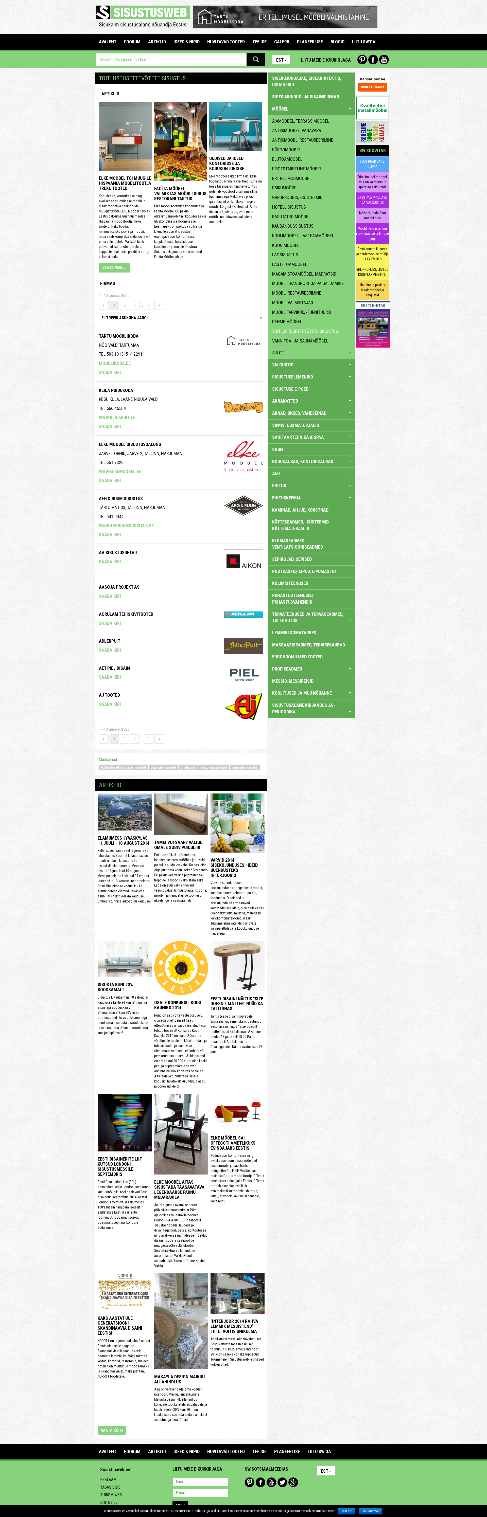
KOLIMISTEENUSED (290, 583)
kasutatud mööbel (291, 216)
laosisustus (285, 254)
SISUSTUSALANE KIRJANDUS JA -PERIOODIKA (304, 708)
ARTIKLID (157, 41)
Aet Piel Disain (114, 668)
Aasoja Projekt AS (119, 587)
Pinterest (362, 59)
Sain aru (346, 1511)
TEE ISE (259, 41)
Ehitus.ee (108, 1502)
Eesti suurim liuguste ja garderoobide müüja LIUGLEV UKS (372, 254)
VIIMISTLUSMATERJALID (295, 425)
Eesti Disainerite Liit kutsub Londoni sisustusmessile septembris (120, 1166)
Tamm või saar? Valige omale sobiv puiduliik (178, 845)
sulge (278, 352)
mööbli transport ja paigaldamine (308, 283)
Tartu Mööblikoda (118, 336)
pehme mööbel (287, 321)
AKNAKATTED (285, 401)
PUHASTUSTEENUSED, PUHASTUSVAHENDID (293, 599)
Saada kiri (110, 372)
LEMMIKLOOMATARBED (294, 632)
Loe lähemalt (370, 1511)
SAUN (277, 449)
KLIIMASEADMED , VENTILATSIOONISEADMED (297, 544)
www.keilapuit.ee (117, 417)
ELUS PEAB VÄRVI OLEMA (372, 164)
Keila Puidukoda (116, 390)
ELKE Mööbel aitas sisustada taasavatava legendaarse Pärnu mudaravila (179, 1189)
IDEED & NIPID (186, 41)
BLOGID (337, 41)
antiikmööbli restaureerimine (302, 140)
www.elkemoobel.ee (120, 471)
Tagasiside (110, 1487)
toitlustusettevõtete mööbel (123, 767)
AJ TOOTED (109, 695)
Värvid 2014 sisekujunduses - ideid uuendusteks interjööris (234, 867)
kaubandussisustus (293, 226)
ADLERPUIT (109, 641)
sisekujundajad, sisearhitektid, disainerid (306, 81)
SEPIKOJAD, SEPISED (292, 559)
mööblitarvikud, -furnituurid (301, 312)
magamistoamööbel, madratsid (304, 274)
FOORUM (132, 41)
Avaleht (107, 41)
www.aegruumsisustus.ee (126, 525)
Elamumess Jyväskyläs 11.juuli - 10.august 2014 (123, 840)
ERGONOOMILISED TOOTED (297, 656)
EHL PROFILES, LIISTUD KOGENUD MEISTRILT (372, 272)
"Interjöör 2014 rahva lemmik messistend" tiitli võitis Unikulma (234, 1326)
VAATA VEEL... (114, 267)
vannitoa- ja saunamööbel (300, 341)
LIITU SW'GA (363, 41)
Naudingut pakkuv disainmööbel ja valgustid (372, 290)
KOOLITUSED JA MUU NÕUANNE (302, 693)
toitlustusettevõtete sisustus (305, 331)
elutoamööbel (287, 159)
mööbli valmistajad (292, 302)
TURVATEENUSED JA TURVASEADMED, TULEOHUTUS (307, 617)
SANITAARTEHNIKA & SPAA (298, 437)
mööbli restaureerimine (296, 293)
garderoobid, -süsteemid (297, 197)
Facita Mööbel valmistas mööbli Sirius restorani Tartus (180, 193)
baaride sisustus (245, 767)
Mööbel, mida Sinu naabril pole (372, 215)
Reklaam (108, 1479)
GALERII (281, 41)
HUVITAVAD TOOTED (226, 41)
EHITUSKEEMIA (286, 497)
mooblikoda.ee (115, 363)
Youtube (384, 59)
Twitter (282, 1482)
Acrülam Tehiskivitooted (126, 614)
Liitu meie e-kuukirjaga (326, 60)
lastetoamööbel (289, 264)
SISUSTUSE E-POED (290, 389)
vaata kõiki (112, 1430)
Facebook (373, 59)
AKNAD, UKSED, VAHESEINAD (299, 413)
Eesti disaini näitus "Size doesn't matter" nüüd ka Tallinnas (237, 1004)
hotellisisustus (289, 207)
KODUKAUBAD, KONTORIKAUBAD (302, 461)
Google (293, 1482)
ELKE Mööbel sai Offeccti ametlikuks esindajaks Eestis (233, 1143)
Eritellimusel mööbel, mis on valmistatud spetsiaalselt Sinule (372, 182)
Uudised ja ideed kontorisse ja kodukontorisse (226, 163)
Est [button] (280, 60)
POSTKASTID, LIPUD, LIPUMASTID (304, 571)
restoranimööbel (213, 767)
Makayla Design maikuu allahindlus (179, 1379)
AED (276, 473)
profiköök (188, 767)
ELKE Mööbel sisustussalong (130, 444)
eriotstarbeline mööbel (297, 168)
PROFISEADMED (287, 669)
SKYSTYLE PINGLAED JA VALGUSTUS (372, 200)
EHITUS (279, 485)
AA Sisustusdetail (118, 552)
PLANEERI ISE (310, 41)
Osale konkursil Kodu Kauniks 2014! (177, 1005)
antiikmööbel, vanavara (296, 130)
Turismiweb (111, 1494)
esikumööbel (285, 187)
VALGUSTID (282, 364)
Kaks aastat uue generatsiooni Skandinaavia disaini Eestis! (120, 1325)
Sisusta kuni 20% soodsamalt (115, 987)
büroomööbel (286, 149)
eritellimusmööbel (291, 178)
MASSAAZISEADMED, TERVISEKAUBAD (308, 644)
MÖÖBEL (280, 109)
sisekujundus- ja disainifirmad (305, 96)
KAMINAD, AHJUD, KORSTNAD (300, 510)
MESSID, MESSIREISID (293, 681)
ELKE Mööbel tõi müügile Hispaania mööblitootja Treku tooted (125, 183)
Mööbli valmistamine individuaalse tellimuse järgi (372, 233)
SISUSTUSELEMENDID (292, 377)
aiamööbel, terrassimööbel (300, 121)
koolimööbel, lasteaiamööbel (303, 235)
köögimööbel (285, 245)
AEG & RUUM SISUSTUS (121, 498)
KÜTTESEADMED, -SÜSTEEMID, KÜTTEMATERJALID (301, 525)
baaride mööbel (163, 767)
